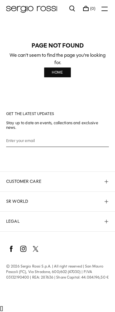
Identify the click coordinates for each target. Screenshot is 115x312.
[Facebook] (11, 249)
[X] (35, 249)
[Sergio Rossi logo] (34, 8)
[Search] (72, 8)
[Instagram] (23, 249)
